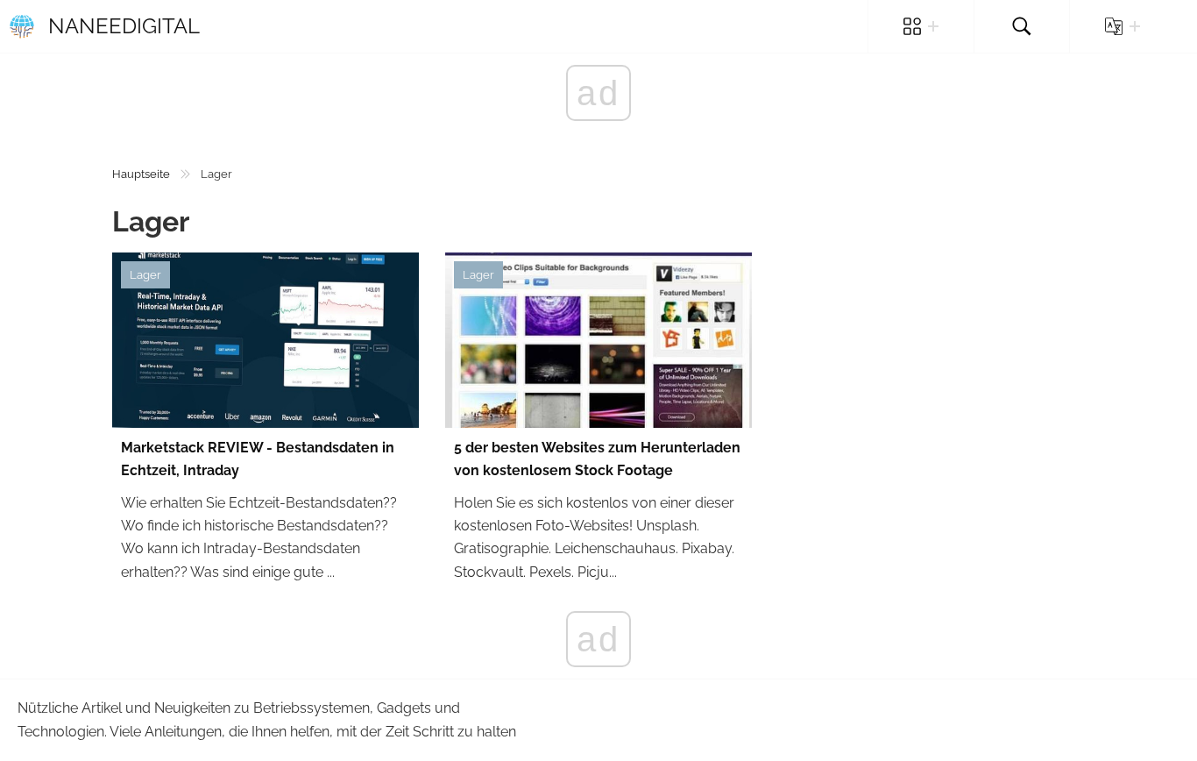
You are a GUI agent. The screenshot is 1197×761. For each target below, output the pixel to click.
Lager (145, 274)
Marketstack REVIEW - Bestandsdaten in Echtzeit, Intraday (257, 459)
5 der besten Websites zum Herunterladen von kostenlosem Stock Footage (597, 459)
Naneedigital (124, 26)
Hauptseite (141, 174)
